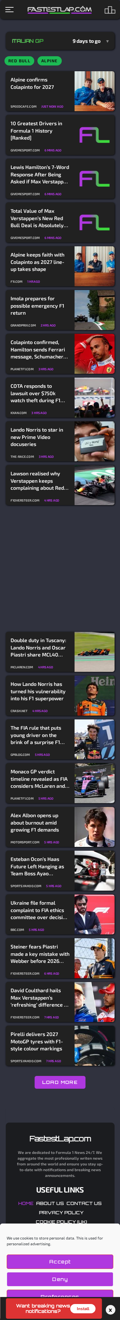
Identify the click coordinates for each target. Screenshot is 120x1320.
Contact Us (84, 1203)
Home (26, 1203)
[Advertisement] (60, 569)
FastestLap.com (60, 1138)
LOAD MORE (60, 1082)
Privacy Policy (61, 1212)
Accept (60, 1262)
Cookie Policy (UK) (61, 1221)
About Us (50, 1203)
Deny (60, 1279)
